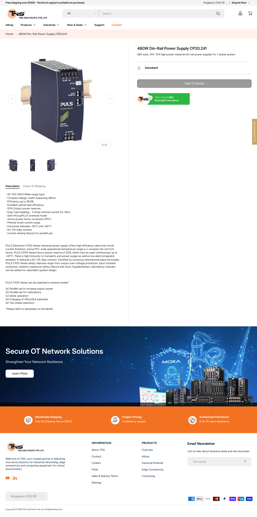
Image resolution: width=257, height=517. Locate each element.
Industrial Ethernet (152, 462)
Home (9, 34)
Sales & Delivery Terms (105, 476)
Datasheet (151, 67)
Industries (49, 25)
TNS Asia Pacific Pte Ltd (33, 509)
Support (99, 25)
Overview (147, 449)
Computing (148, 476)
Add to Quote (194, 83)
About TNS (98, 449)
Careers (96, 462)
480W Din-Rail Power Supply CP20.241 (43, 34)
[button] (250, 13)
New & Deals (75, 25)
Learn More (19, 373)
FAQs (95, 469)
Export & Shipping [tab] (34, 186)
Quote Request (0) (254, 131)
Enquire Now (239, 2)
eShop (9, 25)
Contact (117, 25)
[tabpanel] (63, 252)
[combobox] (143, 13)
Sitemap (96, 482)
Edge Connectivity (153, 469)
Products (26, 25)
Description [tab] (13, 186)
